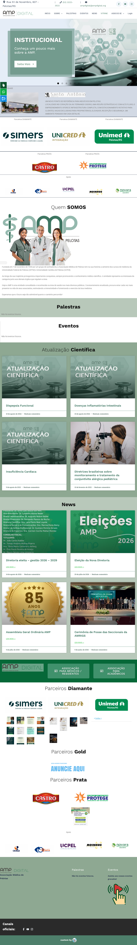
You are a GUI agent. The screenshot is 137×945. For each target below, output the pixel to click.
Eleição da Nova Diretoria (92, 560)
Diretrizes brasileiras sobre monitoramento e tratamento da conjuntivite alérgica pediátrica (97, 475)
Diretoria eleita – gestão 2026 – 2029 (31, 560)
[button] (61, 13)
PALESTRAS (71, 13)
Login (130, 13)
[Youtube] (125, 4)
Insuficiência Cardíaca (21, 471)
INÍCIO (47, 13)
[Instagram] (131, 4)
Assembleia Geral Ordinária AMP (28, 632)
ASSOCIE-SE (116, 13)
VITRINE (104, 13)
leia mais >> (11, 567)
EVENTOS (84, 13)
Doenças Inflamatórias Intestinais (98, 405)
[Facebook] (118, 4)
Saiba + (98, 718)
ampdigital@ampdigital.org (93, 5)
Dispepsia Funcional (20, 405)
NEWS (94, 13)
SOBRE (57, 13)
